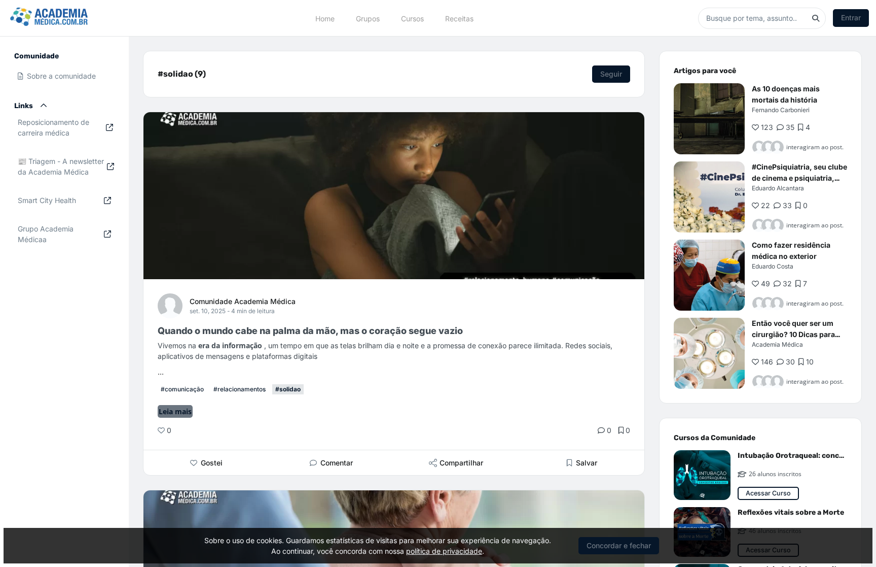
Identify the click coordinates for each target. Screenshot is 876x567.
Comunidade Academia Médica (243, 301)
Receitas (459, 18)
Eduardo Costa (772, 266)
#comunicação (182, 389)
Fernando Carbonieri (781, 110)
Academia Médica (777, 344)
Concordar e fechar (619, 545)
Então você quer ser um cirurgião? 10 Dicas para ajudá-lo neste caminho (793, 334)
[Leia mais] (709, 118)
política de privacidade (444, 551)
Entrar (851, 17)
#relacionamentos (239, 389)
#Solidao (288, 389)
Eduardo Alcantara (778, 188)
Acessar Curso (768, 493)
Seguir (611, 74)
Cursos (412, 18)
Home (325, 18)
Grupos (368, 18)
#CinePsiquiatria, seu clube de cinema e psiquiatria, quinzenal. (799, 177)
